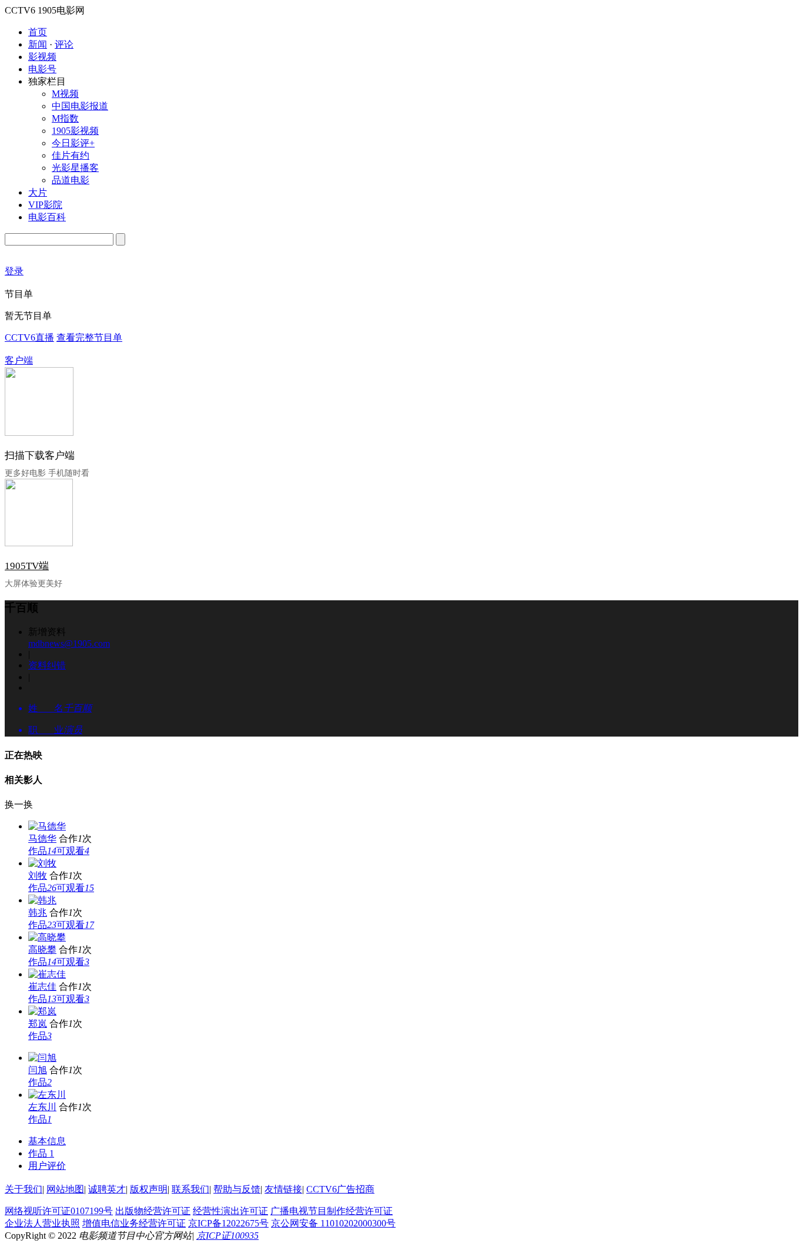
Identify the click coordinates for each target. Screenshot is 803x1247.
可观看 (72, 851)
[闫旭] (42, 1058)
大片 (37, 192)
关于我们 (23, 1189)
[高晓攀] (47, 937)
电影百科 (47, 217)
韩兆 (37, 912)
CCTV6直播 (29, 337)
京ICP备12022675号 (228, 1223)
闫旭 (37, 1070)
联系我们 (190, 1189)
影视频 (42, 57)
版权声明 (149, 1189)
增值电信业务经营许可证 (134, 1223)
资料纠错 (47, 665)
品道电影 (70, 180)
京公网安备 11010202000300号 (333, 1223)
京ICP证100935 (227, 1236)
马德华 (42, 838)
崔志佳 (42, 986)
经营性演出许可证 (230, 1211)
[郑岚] (42, 1011)
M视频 (65, 94)
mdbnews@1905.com (69, 643)
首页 (37, 32)
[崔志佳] (47, 974)
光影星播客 (75, 168)
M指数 (65, 118)
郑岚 (37, 1023)
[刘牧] (42, 863)
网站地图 (65, 1189)
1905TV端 (27, 566)
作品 (42, 851)
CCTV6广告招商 (340, 1189)
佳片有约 (70, 155)
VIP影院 (45, 205)
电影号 (42, 69)
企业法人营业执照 (42, 1223)
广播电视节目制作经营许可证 (331, 1211)
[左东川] (47, 1095)
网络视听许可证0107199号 (59, 1211)
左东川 (42, 1107)
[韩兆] (42, 900)
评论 (64, 44)
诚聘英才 (107, 1189)
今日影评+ (73, 143)
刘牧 (37, 875)
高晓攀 (42, 949)
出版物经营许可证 (152, 1211)
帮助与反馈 (236, 1189)
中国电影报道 (80, 106)
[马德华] (47, 826)
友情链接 (283, 1189)
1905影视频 (75, 131)
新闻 (37, 44)
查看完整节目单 (89, 337)
